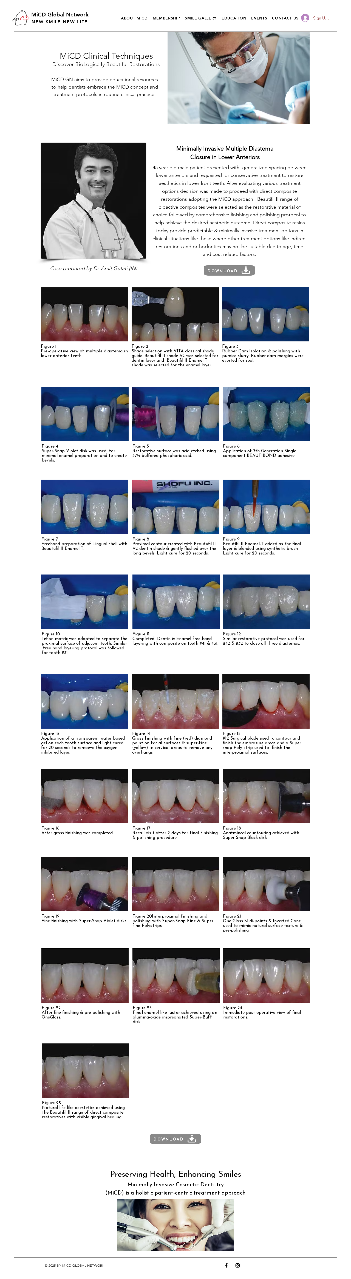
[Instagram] (237, 1265)
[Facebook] (226, 1265)
